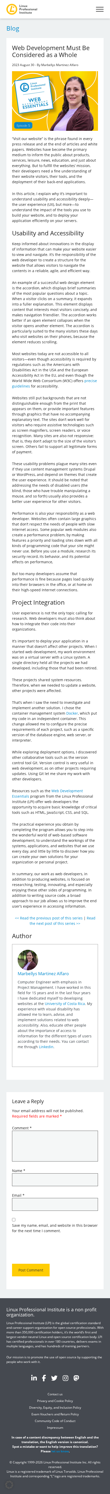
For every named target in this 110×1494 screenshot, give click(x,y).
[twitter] (54, 1377)
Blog (12, 28)
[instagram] (65, 1377)
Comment (22, 1128)
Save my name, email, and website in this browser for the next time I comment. (55, 1228)
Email (18, 1195)
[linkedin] (34, 1377)
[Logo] (21, 9)
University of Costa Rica (65, 1003)
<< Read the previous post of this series (49, 918)
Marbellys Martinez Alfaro (43, 973)
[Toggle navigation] (100, 9)
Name (18, 1170)
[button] (9, 1484)
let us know (60, 1451)
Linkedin (46, 1046)
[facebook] (44, 1377)
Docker (72, 713)
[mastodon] (76, 1377)
